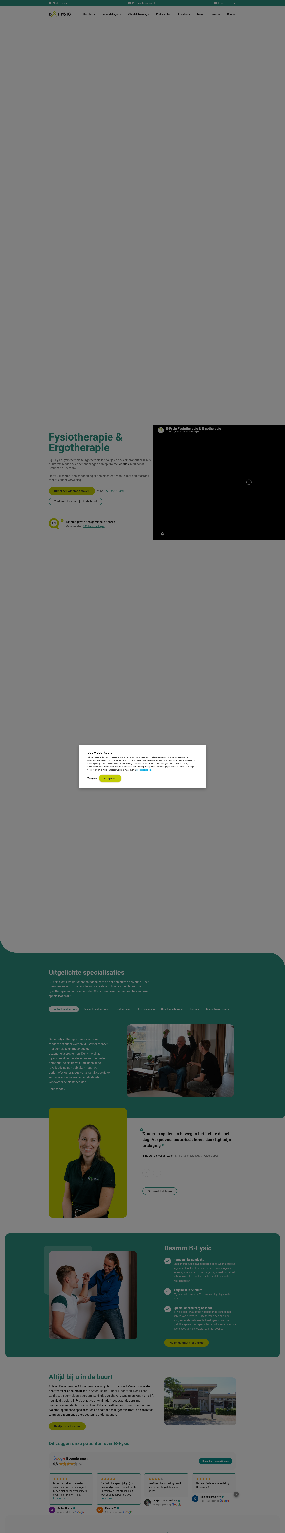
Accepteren (110, 778)
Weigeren (92, 778)
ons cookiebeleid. (144, 770)
